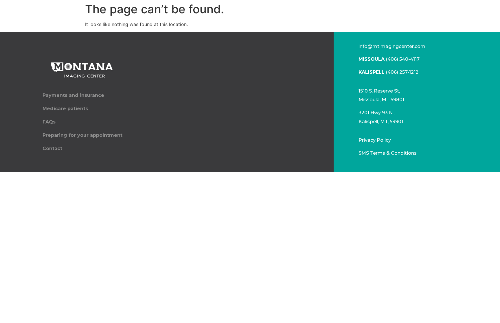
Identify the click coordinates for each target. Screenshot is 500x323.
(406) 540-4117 (389, 59)
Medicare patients (65, 108)
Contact (52, 148)
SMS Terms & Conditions (388, 153)
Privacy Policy (375, 140)
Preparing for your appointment (82, 135)
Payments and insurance (73, 95)
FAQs (49, 122)
